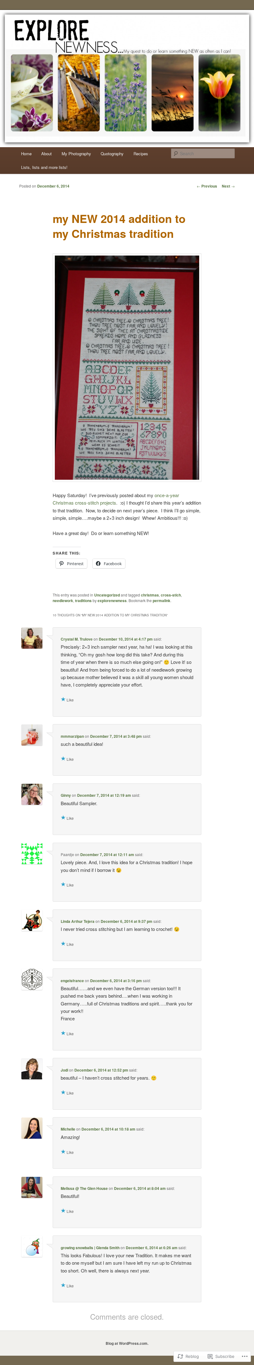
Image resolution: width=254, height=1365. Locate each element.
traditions (83, 600)
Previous (207, 186)
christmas (150, 595)
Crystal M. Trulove (77, 639)
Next (228, 186)
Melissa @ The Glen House (84, 1188)
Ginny (66, 795)
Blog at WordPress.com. (127, 1343)
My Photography (76, 153)
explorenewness (112, 600)
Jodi (64, 1070)
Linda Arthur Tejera (77, 921)
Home (26, 153)
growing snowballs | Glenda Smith (90, 1247)
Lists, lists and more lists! (44, 167)
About (46, 153)
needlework (63, 600)
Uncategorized (107, 595)
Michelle (68, 1129)
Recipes (141, 153)
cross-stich (171, 595)
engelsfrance (72, 980)
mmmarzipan (72, 736)
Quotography (112, 153)
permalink (161, 600)
